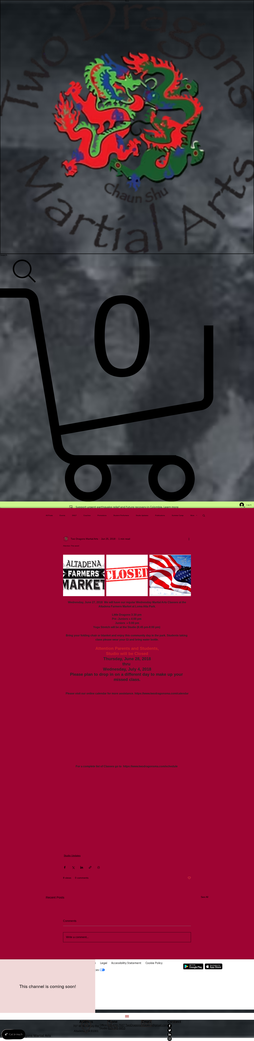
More (192, 515)
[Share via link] (90, 867)
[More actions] (189, 539)
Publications (160, 515)
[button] (203, 515)
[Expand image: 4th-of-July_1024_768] (170, 575)
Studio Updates (142, 515)
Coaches (87, 515)
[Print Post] (98, 867)
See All (204, 897)
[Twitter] (174, 1030)
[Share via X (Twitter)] (73, 867)
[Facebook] (174, 1026)
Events (62, 515)
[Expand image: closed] (127, 575)
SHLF (74, 515)
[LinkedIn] (174, 1034)
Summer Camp (178, 515)
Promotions (101, 515)
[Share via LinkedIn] (81, 867)
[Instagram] (174, 1039)
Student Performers (121, 515)
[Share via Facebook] (64, 867)
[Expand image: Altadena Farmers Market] (84, 575)
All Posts (49, 515)
